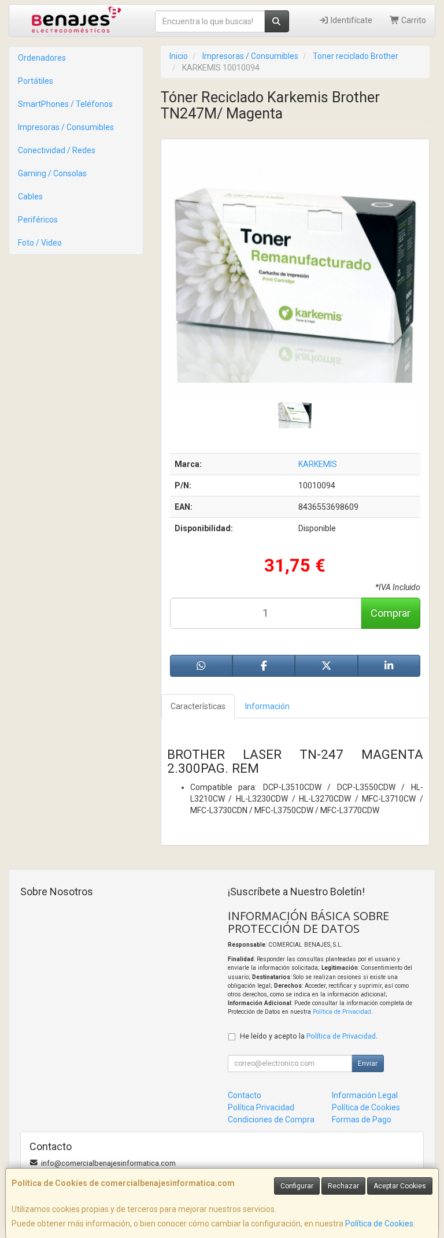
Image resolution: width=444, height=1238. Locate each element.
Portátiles (35, 81)
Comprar (390, 613)
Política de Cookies (379, 1223)
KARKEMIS (317, 464)
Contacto (244, 1095)
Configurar (296, 1186)
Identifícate (350, 20)
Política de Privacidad (342, 1012)
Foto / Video (40, 242)
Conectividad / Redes (56, 150)
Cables (30, 196)
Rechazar (343, 1186)
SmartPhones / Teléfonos (65, 104)
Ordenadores (42, 57)
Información (267, 706)
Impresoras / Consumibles (66, 127)
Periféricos (38, 219)
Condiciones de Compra (271, 1119)
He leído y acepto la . (309, 1036)
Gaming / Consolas (52, 173)
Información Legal (365, 1095)
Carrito (412, 20)
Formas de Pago (361, 1119)
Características (198, 706)
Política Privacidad (261, 1107)
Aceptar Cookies (399, 1186)
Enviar (368, 1063)
